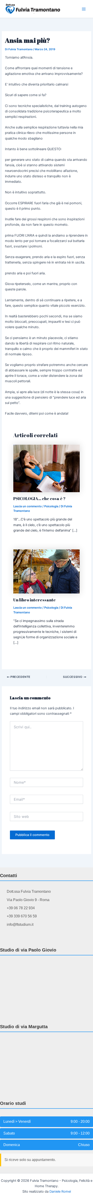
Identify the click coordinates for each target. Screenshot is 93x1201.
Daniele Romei (60, 1191)
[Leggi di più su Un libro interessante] (46, 571)
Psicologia (51, 506)
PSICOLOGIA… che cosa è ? (39, 498)
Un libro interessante (34, 600)
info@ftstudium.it (20, 924)
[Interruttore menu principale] (83, 9)
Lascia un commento (27, 506)
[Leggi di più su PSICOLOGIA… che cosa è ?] (46, 468)
